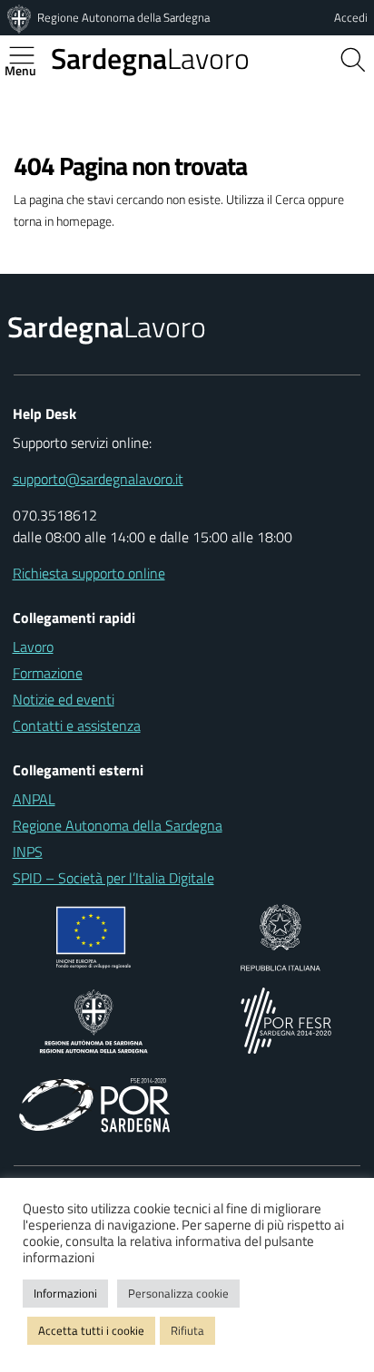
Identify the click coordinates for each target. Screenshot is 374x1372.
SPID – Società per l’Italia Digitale (113, 878)
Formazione (48, 673)
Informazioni (65, 1293)
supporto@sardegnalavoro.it (98, 479)
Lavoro (150, 58)
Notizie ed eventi (63, 699)
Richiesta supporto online (89, 573)
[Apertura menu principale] (29, 55)
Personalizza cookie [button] (178, 1293)
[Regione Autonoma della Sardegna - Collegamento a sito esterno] (94, 1019)
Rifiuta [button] (187, 1330)
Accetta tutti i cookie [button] (91, 1330)
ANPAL (34, 799)
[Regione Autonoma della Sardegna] (20, 17)
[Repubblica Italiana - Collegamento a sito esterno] (280, 936)
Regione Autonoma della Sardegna (123, 17)
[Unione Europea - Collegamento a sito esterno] (94, 936)
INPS (28, 851)
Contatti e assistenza (77, 725)
